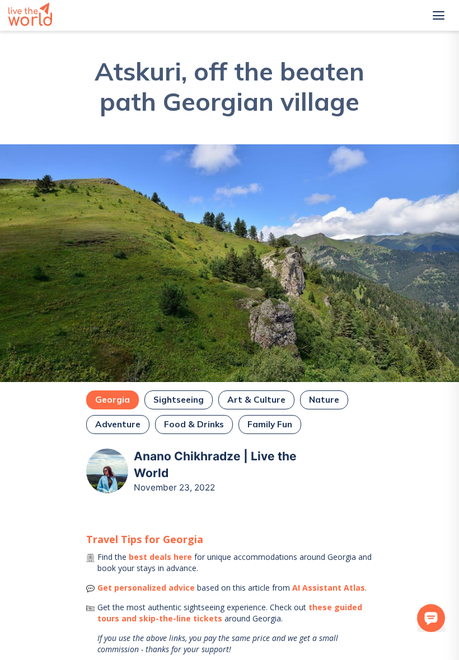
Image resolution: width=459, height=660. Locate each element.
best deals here (160, 556)
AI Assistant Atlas (328, 587)
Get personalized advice (146, 587)
